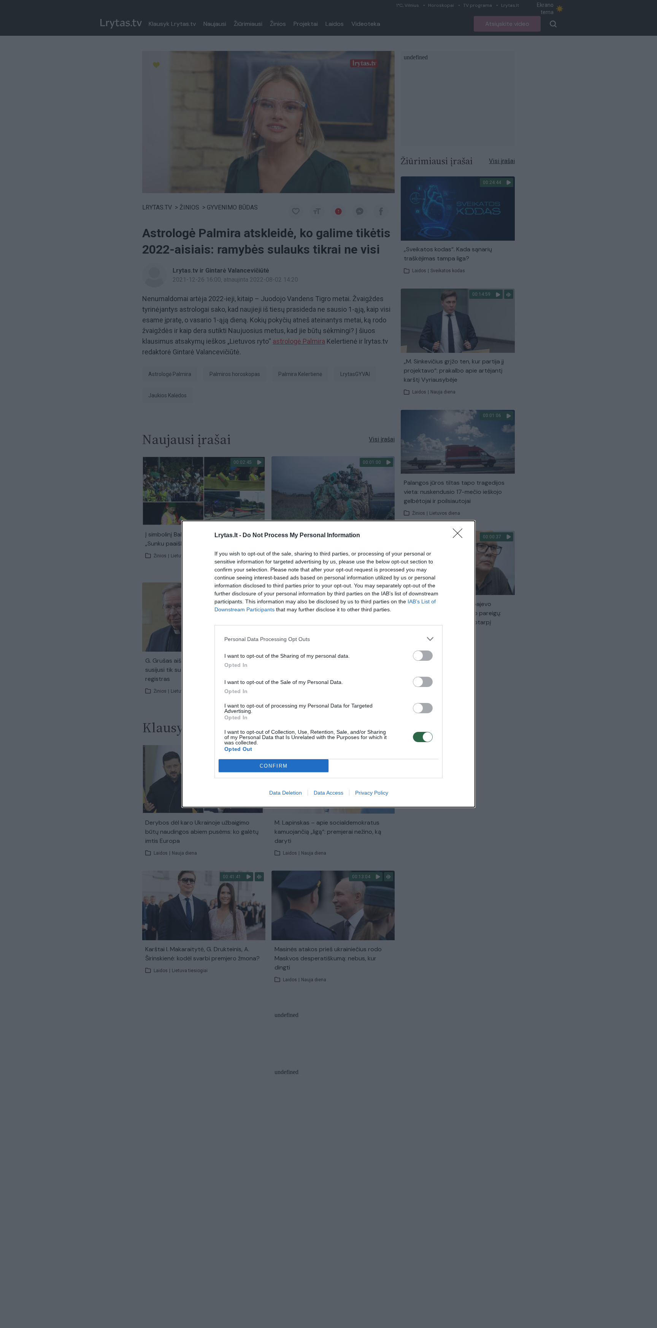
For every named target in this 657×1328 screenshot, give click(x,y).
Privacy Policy (371, 793)
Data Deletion (285, 793)
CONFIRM (274, 766)
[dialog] (328, 664)
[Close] (460, 535)
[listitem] (328, 639)
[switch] (423, 656)
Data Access (328, 793)
